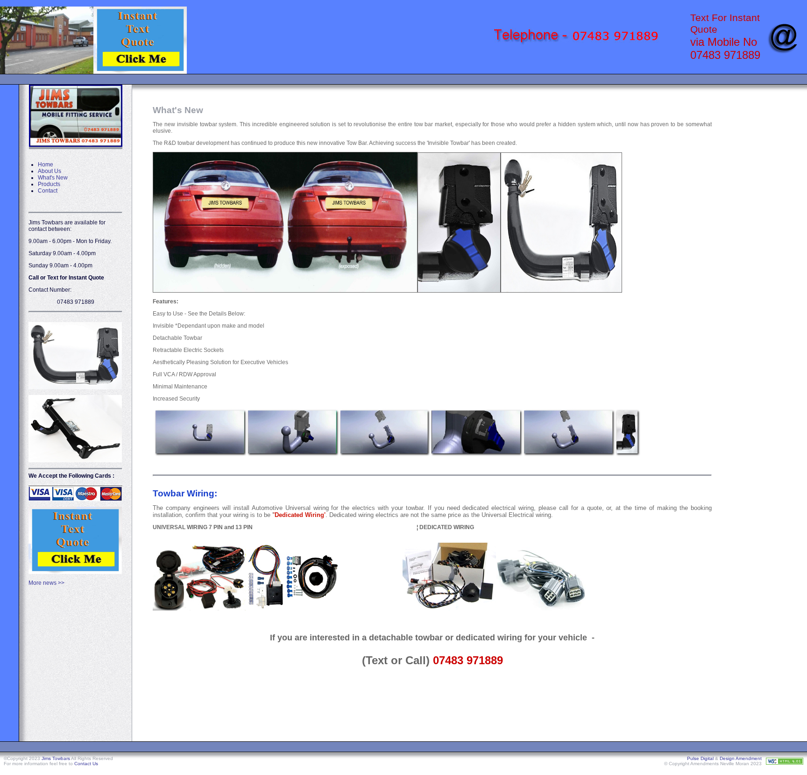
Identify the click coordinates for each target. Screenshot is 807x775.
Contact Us (86, 763)
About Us (49, 171)
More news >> (46, 583)
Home (45, 164)
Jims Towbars (56, 758)
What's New (53, 177)
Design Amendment (741, 758)
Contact (47, 190)
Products (49, 184)
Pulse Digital (700, 758)
